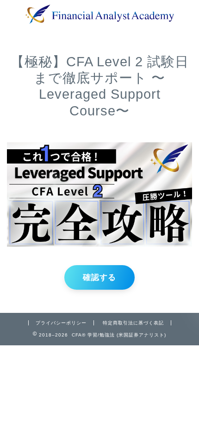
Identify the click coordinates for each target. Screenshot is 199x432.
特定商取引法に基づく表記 (133, 322)
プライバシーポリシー (61, 322)
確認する (99, 277)
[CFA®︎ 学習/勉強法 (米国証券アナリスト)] (99, 21)
